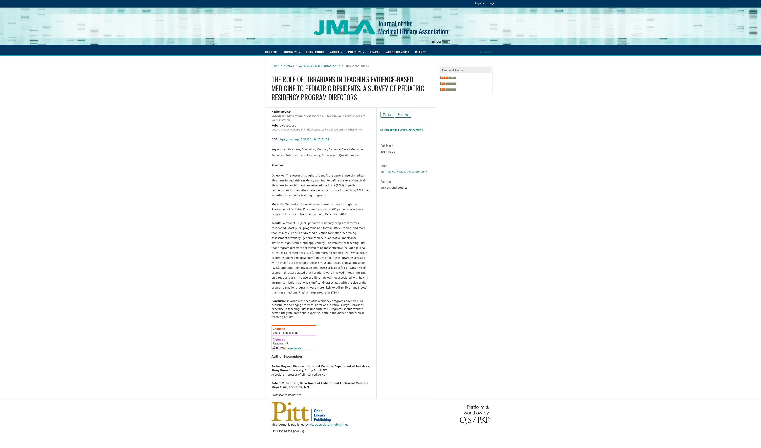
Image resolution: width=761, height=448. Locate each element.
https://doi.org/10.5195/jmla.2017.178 (303, 139)
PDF (388, 114)
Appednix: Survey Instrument (403, 129)
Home (275, 66)
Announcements (398, 52)
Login (492, 3)
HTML (404, 114)
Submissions (315, 52)
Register (479, 3)
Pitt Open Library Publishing (328, 424)
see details (295, 348)
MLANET (420, 52)
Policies (355, 52)
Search (375, 52)
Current (271, 52)
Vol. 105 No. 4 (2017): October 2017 (319, 66)
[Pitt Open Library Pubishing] (301, 420)
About (335, 52)
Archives (290, 52)
